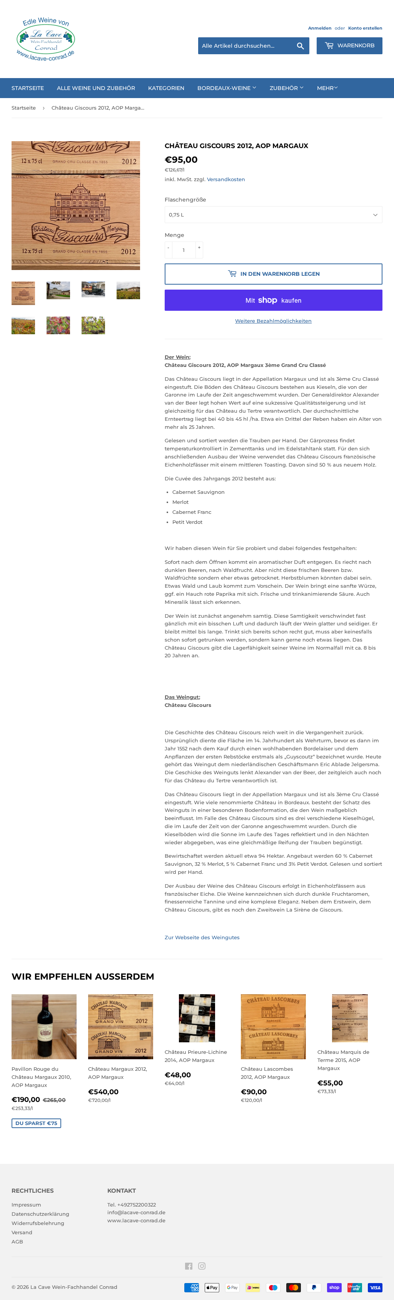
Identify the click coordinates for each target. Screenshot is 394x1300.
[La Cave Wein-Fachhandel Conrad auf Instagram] (202, 1267)
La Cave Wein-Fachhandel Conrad (73, 1287)
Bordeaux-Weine (224, 88)
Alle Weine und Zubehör (96, 88)
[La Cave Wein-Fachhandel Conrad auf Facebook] (189, 1267)
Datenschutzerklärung (40, 1214)
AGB (17, 1241)
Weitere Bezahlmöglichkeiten (273, 321)
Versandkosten (226, 179)
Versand (22, 1232)
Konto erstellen (365, 28)
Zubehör (284, 88)
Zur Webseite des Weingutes (202, 937)
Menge (174, 235)
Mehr (325, 88)
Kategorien (166, 88)
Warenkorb (355, 45)
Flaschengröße (185, 199)
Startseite (28, 88)
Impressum (26, 1205)
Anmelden (320, 28)
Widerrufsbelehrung (38, 1223)
